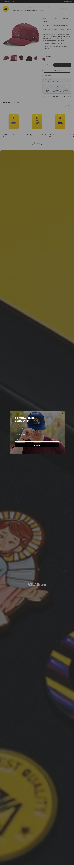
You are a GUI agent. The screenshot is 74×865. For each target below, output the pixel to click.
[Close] (63, 413)
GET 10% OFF (37, 445)
